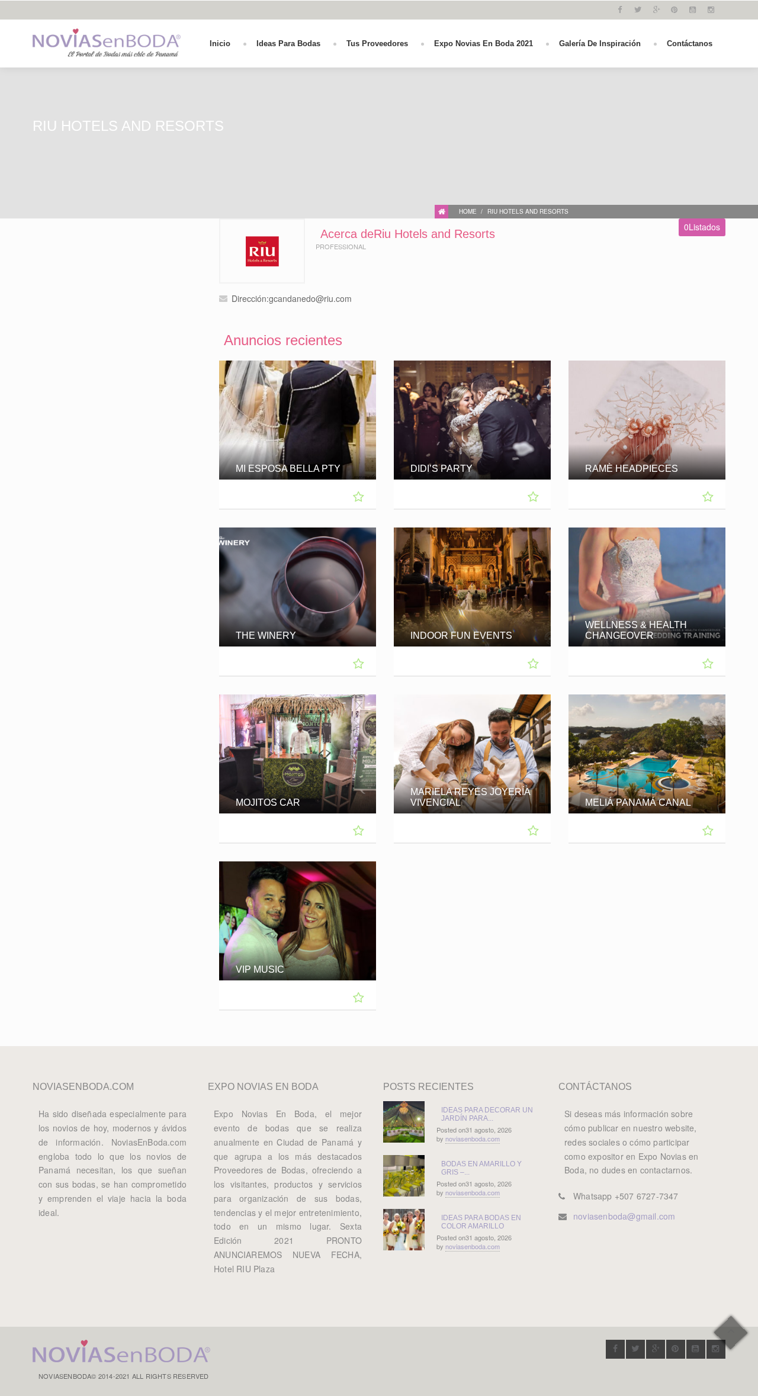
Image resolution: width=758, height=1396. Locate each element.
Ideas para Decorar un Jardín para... (487, 1114)
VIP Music (260, 969)
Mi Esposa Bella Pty (288, 469)
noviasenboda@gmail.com (624, 1216)
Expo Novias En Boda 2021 (483, 43)
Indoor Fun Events (461, 636)
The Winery (266, 636)
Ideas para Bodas (288, 43)
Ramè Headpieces (631, 469)
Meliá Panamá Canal (638, 802)
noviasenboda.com (472, 1138)
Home (468, 211)
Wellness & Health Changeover (636, 630)
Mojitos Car (268, 802)
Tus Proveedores (377, 43)
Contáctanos (689, 43)
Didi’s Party (441, 469)
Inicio (220, 43)
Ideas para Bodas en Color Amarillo (481, 1222)
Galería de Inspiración (600, 43)
